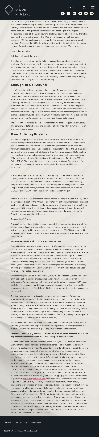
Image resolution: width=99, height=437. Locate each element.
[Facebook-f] (63, 13)
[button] (84, 7)
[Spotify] (92, 13)
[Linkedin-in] (86, 13)
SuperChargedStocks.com (34, 379)
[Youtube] (74, 13)
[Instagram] (68, 13)
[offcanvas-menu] (92, 7)
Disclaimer (36, 423)
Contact (7, 423)
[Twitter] (80, 13)
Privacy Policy (21, 423)
